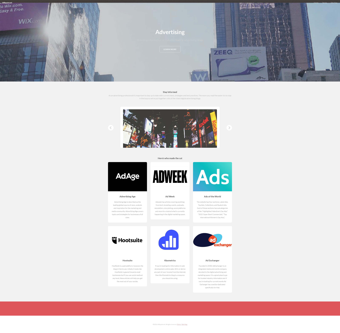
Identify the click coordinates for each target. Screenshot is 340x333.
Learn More (170, 49)
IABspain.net (7, 3)
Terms (324, 3)
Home (316, 3)
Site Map (334, 3)
